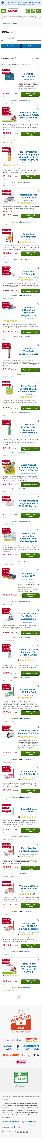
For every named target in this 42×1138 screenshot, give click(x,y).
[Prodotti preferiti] (28, 10)
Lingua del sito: (7, 1127)
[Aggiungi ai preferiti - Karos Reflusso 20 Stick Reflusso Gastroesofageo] (38, 805)
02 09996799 (30, 1121)
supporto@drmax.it (12, 1121)
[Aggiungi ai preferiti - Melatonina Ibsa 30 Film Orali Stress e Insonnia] (38, 191)
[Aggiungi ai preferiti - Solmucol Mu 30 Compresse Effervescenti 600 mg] (38, 960)
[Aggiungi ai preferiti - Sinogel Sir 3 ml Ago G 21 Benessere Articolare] (38, 570)
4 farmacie (26, 489)
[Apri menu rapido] (3, 10)
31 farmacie (26, 677)
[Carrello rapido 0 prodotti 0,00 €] (38, 10)
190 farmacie (26, 952)
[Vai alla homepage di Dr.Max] (13, 10)
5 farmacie (26, 183)
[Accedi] (33, 10)
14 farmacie (26, 140)
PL (24, 1132)
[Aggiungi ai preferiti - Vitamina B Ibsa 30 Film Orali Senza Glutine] (38, 686)
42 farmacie (26, 637)
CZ (18, 1132)
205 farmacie (26, 759)
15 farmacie (26, 259)
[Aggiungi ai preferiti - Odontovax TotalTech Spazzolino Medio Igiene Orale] (38, 345)
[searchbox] (21, 17)
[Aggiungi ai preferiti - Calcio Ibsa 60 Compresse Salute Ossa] (38, 230)
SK (21, 1132)
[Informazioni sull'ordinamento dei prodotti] (15, 58)
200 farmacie (26, 911)
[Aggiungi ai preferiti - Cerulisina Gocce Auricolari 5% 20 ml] (38, 727)
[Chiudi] (39, 2)
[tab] (10, 38)
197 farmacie (26, 718)
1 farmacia (26, 100)
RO (27, 1132)
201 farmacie (26, 874)
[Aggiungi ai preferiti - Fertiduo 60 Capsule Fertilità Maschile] (38, 70)
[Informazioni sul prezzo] (4, 96)
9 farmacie (26, 412)
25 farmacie (26, 336)
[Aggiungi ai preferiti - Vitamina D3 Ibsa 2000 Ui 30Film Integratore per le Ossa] (38, 882)
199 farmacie (26, 222)
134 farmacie (26, 295)
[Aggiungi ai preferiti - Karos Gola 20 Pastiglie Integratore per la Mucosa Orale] (38, 268)
